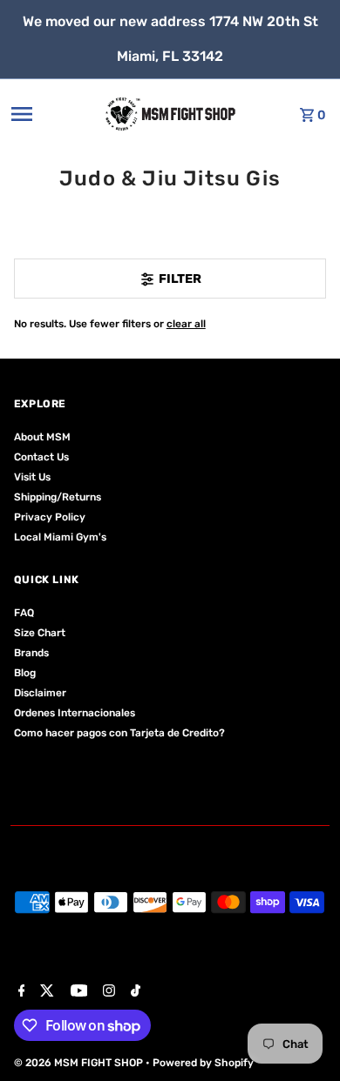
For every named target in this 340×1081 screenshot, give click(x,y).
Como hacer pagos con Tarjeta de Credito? (119, 733)
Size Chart (39, 633)
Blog (25, 673)
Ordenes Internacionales (74, 713)
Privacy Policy (49, 517)
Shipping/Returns (57, 497)
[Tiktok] (133, 992)
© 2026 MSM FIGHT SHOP (80, 1063)
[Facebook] (19, 992)
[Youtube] (77, 992)
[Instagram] (107, 992)
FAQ (24, 613)
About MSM (42, 437)
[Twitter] (45, 992)
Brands (31, 653)
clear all (186, 324)
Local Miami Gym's (60, 537)
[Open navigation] (46, 114)
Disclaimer (40, 693)
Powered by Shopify (203, 1063)
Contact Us (41, 457)
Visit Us (32, 477)
